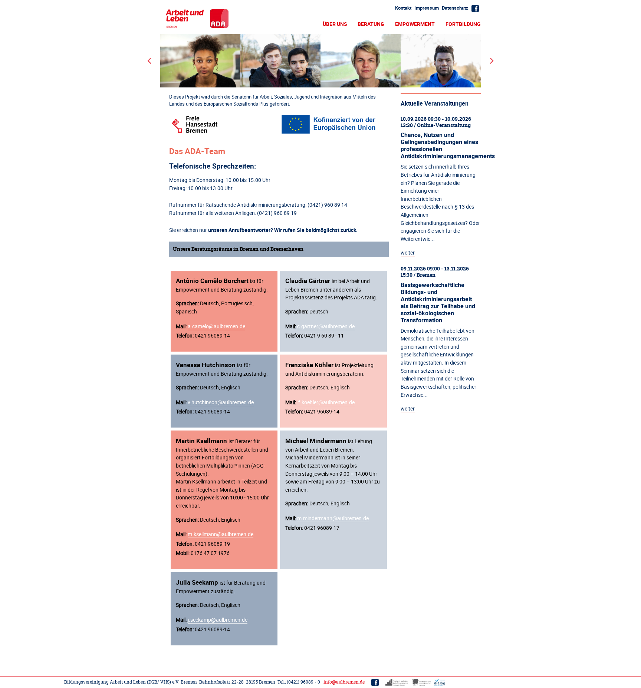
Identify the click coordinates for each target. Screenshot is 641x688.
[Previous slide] (149, 60)
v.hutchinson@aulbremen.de (221, 402)
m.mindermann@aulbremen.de (333, 518)
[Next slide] (491, 60)
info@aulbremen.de (344, 682)
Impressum (426, 7)
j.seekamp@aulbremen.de (217, 619)
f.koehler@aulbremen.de (326, 402)
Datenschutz (455, 7)
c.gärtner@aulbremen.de (326, 326)
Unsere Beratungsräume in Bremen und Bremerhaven (238, 249)
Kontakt (403, 7)
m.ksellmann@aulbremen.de (220, 534)
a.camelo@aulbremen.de (216, 326)
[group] (320, 60)
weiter (408, 252)
